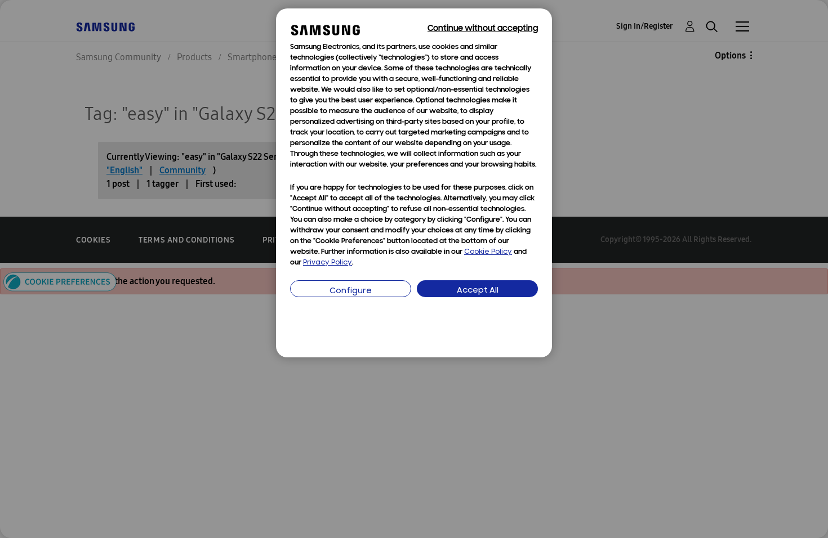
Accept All (477, 290)
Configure (351, 291)
